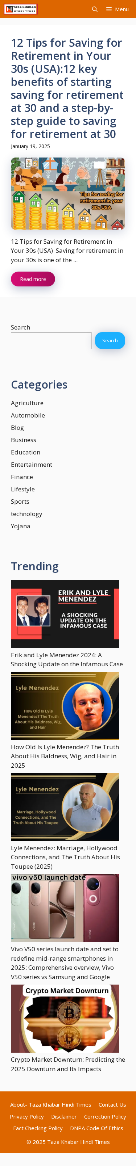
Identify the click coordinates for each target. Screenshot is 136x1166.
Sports (20, 501)
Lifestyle (23, 489)
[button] (95, 9)
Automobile (28, 415)
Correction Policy (105, 1116)
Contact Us (112, 1104)
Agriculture (27, 403)
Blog (17, 427)
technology (26, 513)
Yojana (20, 526)
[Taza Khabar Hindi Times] (21, 9)
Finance (22, 477)
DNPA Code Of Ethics (96, 1128)
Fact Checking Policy (38, 1128)
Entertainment (31, 464)
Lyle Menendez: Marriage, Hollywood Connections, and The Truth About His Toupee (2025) (65, 857)
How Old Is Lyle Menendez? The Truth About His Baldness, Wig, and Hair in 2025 (65, 756)
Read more (33, 279)
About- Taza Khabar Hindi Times (50, 1104)
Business (23, 440)
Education (25, 452)
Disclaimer (64, 1116)
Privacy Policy (27, 1116)
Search (20, 327)
